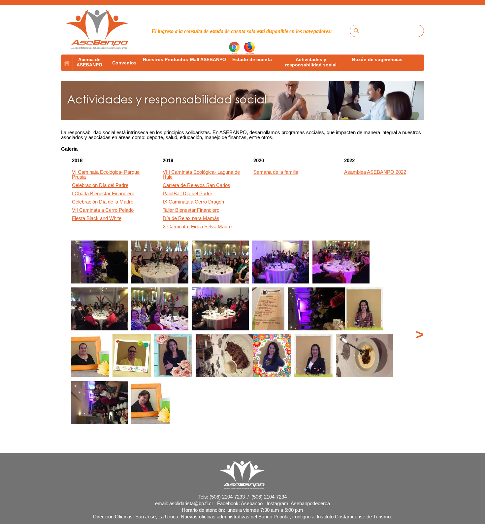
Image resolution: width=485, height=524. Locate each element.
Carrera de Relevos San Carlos (196, 185)
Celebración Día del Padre (100, 185)
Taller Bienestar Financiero (191, 210)
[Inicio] (97, 29)
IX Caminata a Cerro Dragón (193, 202)
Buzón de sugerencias (377, 59)
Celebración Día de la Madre (102, 202)
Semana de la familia (275, 172)
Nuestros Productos (165, 59)
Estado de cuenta (252, 59)
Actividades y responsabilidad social (311, 62)
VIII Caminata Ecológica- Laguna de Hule (201, 174)
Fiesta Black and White (96, 218)
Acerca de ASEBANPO (89, 62)
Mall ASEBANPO (208, 59)
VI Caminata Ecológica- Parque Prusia (106, 174)
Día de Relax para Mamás (191, 218)
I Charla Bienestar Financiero (103, 193)
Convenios (124, 62)
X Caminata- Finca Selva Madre (197, 226)
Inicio (67, 63)
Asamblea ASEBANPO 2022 (375, 172)
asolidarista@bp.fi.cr (191, 503)
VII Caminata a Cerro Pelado (103, 210)
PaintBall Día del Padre (187, 193)
